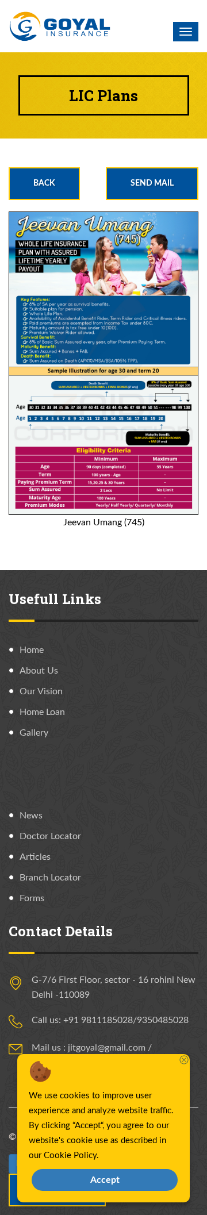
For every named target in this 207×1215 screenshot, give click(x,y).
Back (44, 183)
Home (32, 650)
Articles (35, 857)
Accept (105, 1180)
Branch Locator (50, 877)
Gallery (34, 732)
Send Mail (152, 183)
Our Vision (41, 691)
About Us (39, 670)
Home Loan (42, 712)
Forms (32, 898)
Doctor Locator (50, 836)
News (31, 815)
